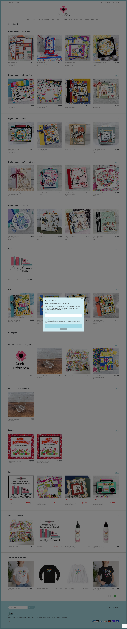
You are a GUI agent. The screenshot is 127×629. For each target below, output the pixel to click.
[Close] (82, 298)
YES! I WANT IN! (63, 326)
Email (46, 312)
